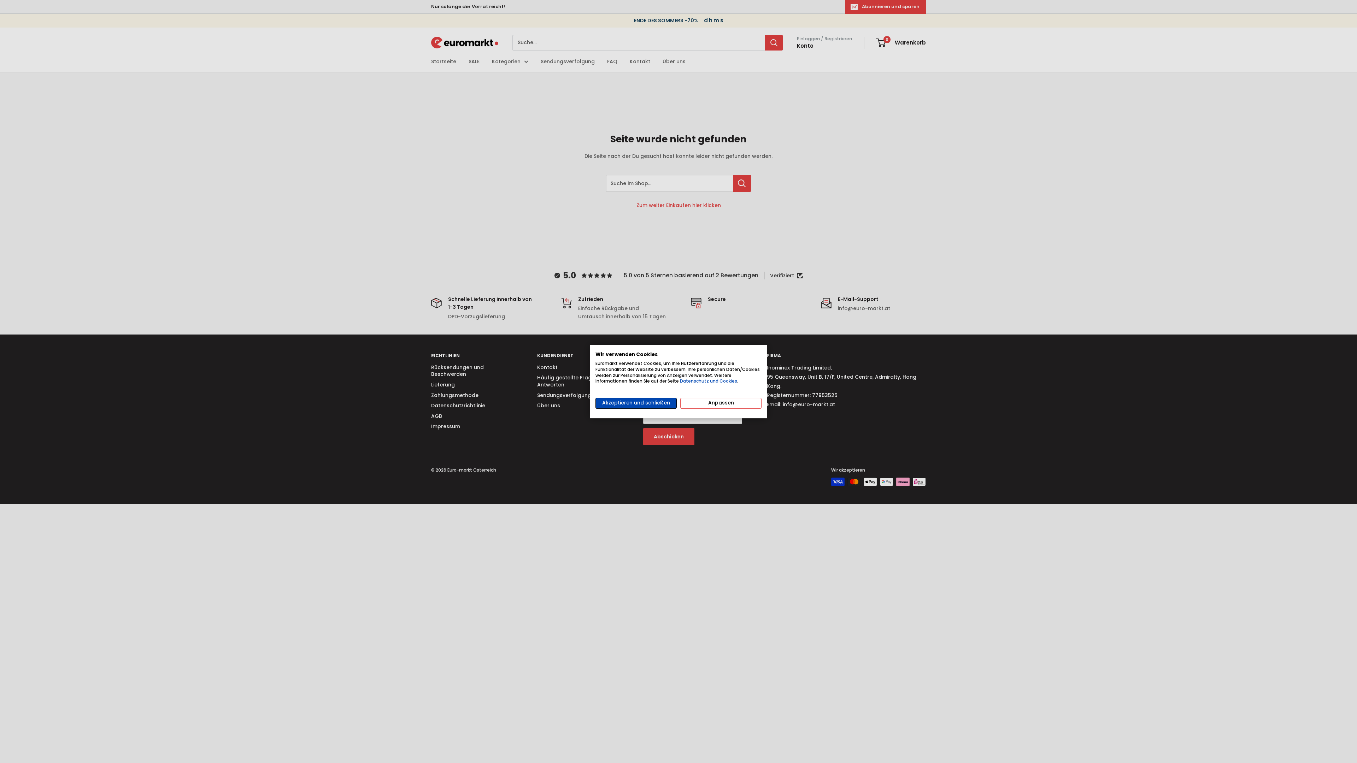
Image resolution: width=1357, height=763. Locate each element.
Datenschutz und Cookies (708, 381)
